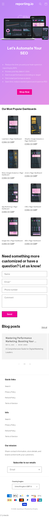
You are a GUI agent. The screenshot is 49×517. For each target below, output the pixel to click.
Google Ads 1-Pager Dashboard (12, 241)
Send (9, 314)
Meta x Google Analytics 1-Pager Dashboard (13, 174)
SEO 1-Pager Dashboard (33, 241)
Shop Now (24, 92)
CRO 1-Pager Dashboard (33, 207)
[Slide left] (19, 364)
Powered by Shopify (31, 509)
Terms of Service (11, 403)
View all (44, 327)
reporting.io (20, 509)
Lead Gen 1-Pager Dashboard (12, 139)
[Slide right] (30, 364)
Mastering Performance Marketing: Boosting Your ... (21, 339)
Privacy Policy (10, 392)
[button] (3, 4)
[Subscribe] (39, 470)
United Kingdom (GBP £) (23, 486)
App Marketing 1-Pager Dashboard (10, 208)
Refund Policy (10, 398)
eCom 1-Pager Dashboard (33, 173)
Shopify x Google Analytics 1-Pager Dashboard (34, 140)
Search (8, 386)
